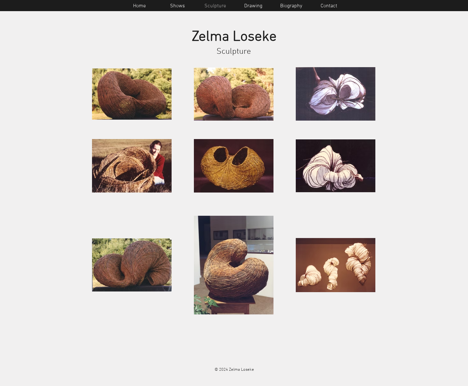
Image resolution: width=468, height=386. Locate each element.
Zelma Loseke (234, 37)
